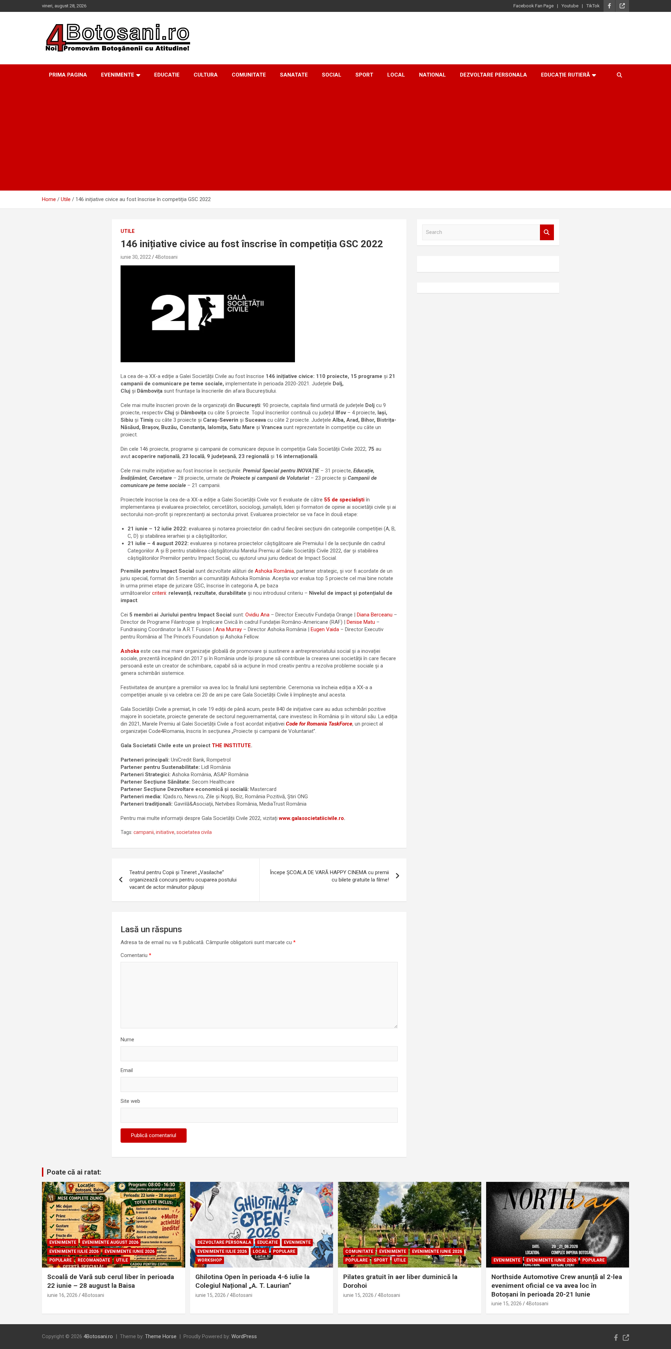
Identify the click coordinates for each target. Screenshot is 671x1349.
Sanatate (294, 75)
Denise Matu (361, 622)
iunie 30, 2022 (136, 257)
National (432, 75)
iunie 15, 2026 (210, 1295)
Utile (128, 231)
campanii (144, 832)
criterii (159, 593)
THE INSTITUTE (231, 745)
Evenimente (117, 75)
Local (396, 75)
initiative (165, 832)
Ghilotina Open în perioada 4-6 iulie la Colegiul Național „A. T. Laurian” (252, 1281)
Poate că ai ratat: (74, 1172)
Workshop (209, 1260)
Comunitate (249, 75)
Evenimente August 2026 (110, 1242)
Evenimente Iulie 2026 (74, 1251)
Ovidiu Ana (257, 615)
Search (547, 232)
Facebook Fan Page (533, 5)
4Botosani (166, 257)
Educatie (167, 75)
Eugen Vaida (325, 629)
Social (331, 75)
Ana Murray (229, 629)
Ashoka (130, 651)
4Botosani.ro (98, 1336)
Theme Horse (160, 1336)
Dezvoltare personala (493, 75)
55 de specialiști (344, 500)
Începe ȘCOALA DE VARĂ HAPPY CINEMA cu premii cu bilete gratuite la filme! (329, 876)
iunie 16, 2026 (62, 1295)
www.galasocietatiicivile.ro (311, 818)
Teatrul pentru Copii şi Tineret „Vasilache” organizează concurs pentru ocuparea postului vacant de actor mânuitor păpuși (183, 879)
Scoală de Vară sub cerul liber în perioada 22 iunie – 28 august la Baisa (110, 1281)
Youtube (570, 5)
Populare (60, 1260)
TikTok (593, 5)
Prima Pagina (68, 75)
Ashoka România (274, 571)
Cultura (206, 75)
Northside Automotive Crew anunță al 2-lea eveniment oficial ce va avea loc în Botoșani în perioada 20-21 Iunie (556, 1285)
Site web (130, 1101)
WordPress (244, 1336)
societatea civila (194, 832)
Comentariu (136, 955)
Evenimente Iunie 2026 (129, 1251)
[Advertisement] (335, 138)
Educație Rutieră (565, 75)
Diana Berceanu (374, 615)
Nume (127, 1039)
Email (127, 1070)
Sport (364, 75)
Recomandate (94, 1260)
